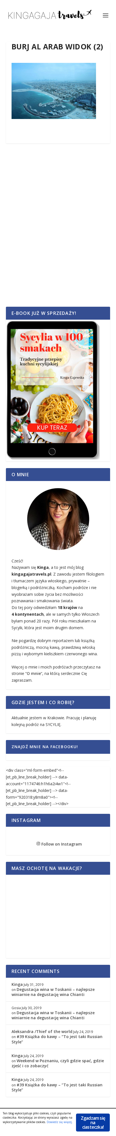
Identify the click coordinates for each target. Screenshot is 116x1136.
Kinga (17, 984)
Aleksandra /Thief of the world (42, 1031)
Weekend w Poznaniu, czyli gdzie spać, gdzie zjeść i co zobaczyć (58, 1063)
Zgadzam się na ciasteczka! (93, 1122)
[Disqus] (58, 231)
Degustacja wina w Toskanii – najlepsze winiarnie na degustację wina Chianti (53, 992)
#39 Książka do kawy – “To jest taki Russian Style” (57, 1039)
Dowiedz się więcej (59, 1122)
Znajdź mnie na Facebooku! (45, 746)
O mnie (34, 673)
